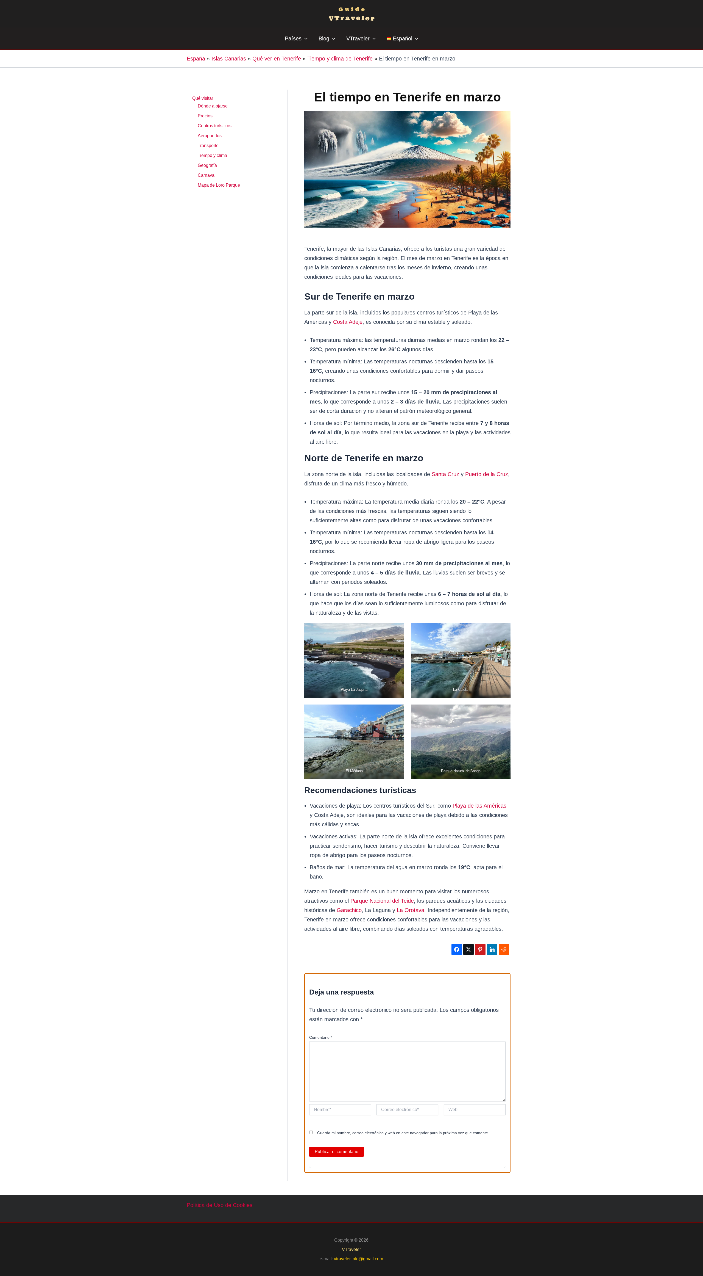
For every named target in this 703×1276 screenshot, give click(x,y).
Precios (205, 116)
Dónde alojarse (213, 106)
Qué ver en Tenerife (276, 59)
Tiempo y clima (212, 155)
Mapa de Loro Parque (219, 185)
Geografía (207, 165)
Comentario (320, 1037)
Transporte (208, 145)
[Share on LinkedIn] (492, 949)
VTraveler (351, 1249)
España (196, 59)
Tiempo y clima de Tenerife (340, 59)
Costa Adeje (347, 322)
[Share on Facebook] (456, 949)
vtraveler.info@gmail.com (358, 1258)
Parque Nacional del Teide (382, 901)
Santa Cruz (445, 474)
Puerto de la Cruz (486, 474)
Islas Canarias (228, 59)
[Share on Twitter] (468, 949)
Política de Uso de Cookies (219, 1205)
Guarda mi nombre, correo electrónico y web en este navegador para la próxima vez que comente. (403, 1133)
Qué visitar (202, 98)
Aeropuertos (210, 135)
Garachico (349, 910)
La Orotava (410, 910)
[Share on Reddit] (504, 949)
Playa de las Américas (479, 806)
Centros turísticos (214, 125)
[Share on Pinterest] (480, 949)
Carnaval (207, 175)
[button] (305, 38)
